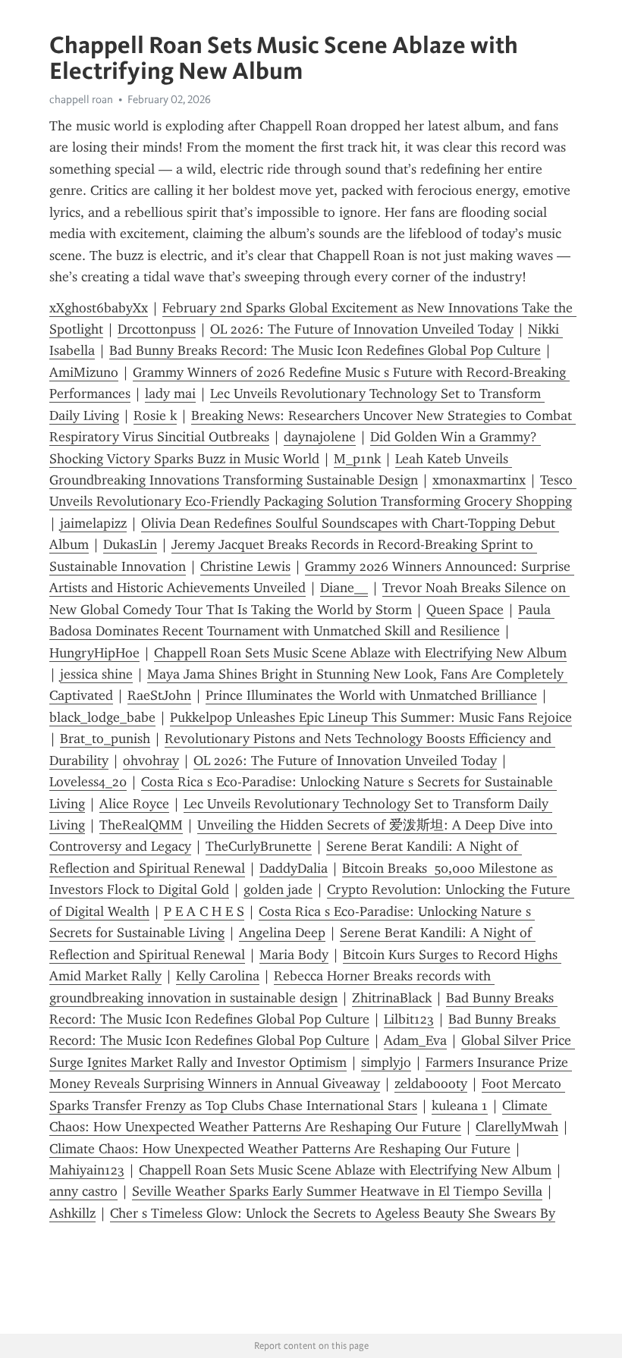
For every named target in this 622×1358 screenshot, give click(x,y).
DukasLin (130, 544)
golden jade (278, 889)
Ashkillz (72, 1213)
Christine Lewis (245, 566)
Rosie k (155, 415)
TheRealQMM (141, 825)
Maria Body (293, 954)
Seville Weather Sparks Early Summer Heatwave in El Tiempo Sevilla (337, 1191)
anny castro (83, 1191)
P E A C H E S (204, 911)
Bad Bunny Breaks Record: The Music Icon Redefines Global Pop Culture (325, 350)
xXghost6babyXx (98, 308)
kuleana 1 (460, 1105)
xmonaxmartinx (479, 480)
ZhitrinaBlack (392, 997)
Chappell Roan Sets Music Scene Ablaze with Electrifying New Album (360, 653)
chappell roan (81, 99)
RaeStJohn (159, 695)
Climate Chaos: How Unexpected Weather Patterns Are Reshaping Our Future (279, 1148)
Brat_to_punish (105, 738)
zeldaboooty (430, 1083)
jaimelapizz (93, 523)
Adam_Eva (415, 1040)
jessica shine (96, 674)
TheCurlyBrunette (259, 846)
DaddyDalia (293, 868)
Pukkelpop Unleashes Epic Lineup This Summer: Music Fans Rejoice (371, 717)
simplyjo (386, 1062)
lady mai (170, 393)
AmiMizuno (83, 372)
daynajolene (320, 436)
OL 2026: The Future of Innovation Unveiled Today (362, 329)
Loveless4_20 (88, 781)
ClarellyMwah (517, 1126)
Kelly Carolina (217, 976)
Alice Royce (134, 803)
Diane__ (344, 587)
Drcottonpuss (157, 329)
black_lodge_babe (102, 717)
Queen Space (465, 609)
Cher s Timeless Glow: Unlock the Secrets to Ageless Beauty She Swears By (332, 1213)
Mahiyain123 (86, 1170)
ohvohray (151, 760)
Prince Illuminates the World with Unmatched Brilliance (371, 695)
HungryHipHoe (94, 653)
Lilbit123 (409, 1019)
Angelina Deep (282, 932)
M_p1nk (357, 458)
